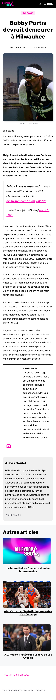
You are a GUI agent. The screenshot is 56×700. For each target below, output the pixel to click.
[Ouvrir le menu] (52, 693)
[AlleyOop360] (7, 4)
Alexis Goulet (17, 47)
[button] (40, 4)
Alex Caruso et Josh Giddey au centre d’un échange (28, 613)
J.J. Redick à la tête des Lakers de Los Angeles (28, 656)
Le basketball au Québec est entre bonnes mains (28, 570)
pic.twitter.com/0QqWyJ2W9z (26, 201)
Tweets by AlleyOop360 (17, 675)
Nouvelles (28, 13)
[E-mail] (9, 447)
